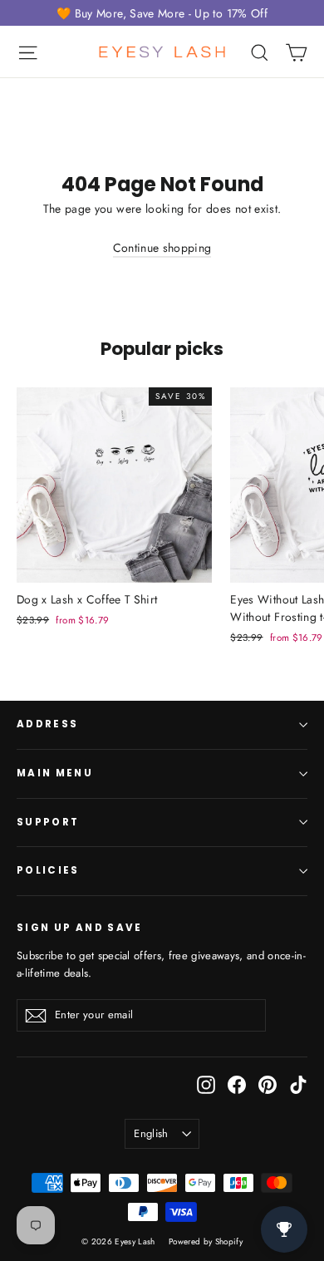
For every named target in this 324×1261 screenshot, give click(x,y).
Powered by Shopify (206, 1241)
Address (47, 724)
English (151, 1133)
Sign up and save (80, 927)
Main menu (55, 773)
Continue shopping (162, 247)
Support (48, 822)
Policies (48, 870)
